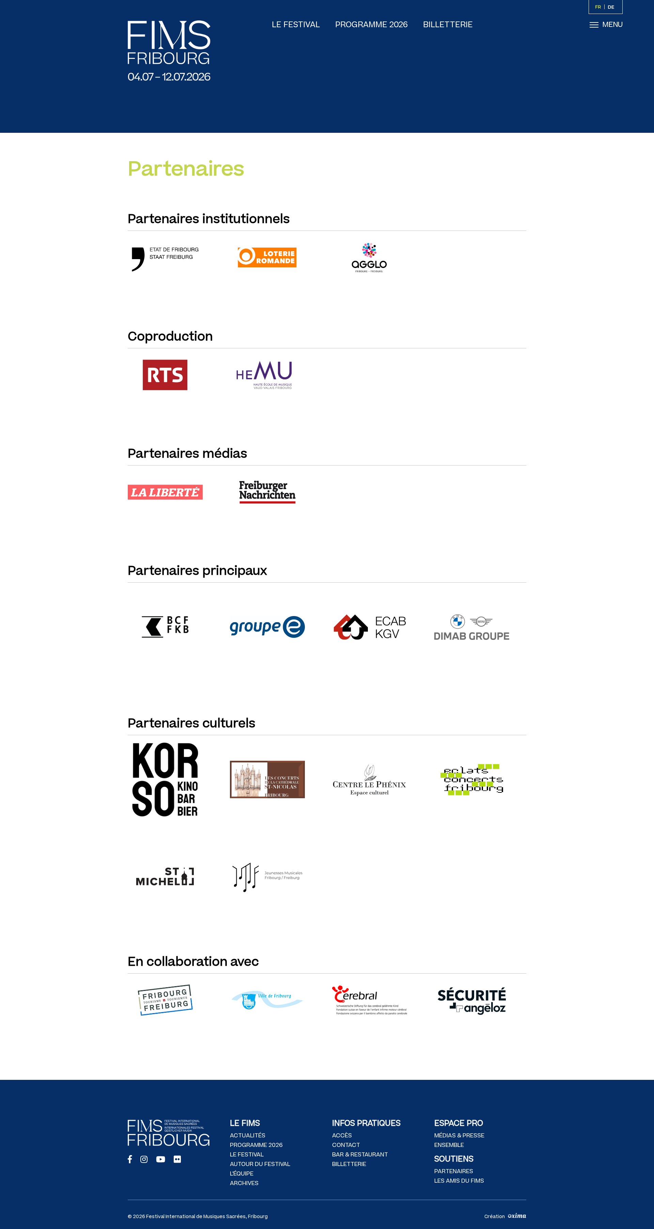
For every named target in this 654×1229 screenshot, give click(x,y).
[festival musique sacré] (175, 50)
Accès (342, 1136)
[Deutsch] (612, 6)
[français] (599, 6)
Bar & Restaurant (360, 1155)
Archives (244, 1183)
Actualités (247, 1136)
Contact (346, 1145)
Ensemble (449, 1145)
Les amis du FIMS (459, 1181)
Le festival (296, 24)
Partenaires (453, 1171)
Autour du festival (260, 1164)
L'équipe (241, 1174)
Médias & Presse (459, 1136)
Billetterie (448, 24)
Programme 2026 (371, 24)
